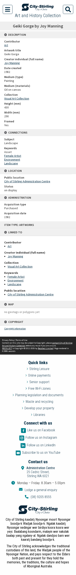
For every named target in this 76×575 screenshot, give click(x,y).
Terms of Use (21, 340)
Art (9, 246)
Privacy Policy (8, 340)
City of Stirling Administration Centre (31, 294)
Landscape (14, 284)
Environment (15, 280)
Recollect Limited (45, 348)
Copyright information (15, 328)
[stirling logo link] (38, 510)
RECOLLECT (7, 348)
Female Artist (16, 277)
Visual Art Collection (20, 266)
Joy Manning (15, 256)
